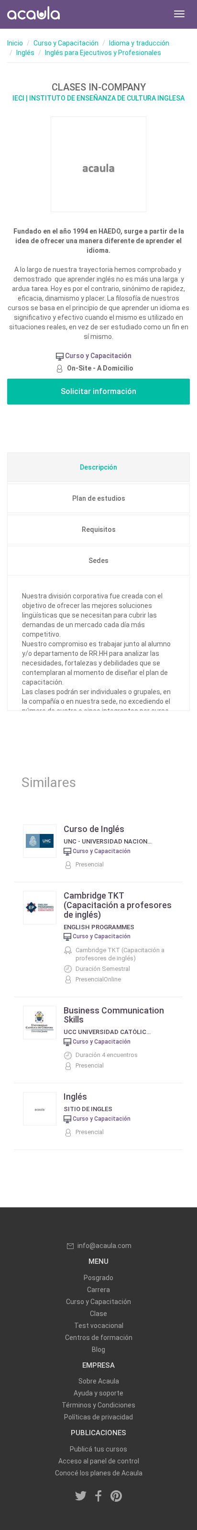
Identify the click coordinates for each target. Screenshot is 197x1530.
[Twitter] (81, 1497)
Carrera (98, 1290)
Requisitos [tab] (99, 529)
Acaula (33, 14)
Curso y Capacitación (65, 43)
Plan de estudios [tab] (98, 498)
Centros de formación (98, 1337)
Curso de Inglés (94, 829)
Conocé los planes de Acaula (98, 1473)
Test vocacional (98, 1325)
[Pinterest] (116, 1497)
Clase (98, 1313)
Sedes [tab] (98, 560)
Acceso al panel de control (98, 1461)
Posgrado (98, 1278)
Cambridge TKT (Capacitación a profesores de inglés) (118, 905)
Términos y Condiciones (98, 1405)
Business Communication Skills (114, 1015)
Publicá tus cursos (98, 1449)
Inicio (15, 43)
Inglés (25, 52)
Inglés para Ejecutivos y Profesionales (103, 52)
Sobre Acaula (98, 1381)
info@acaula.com (104, 1245)
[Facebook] (98, 1497)
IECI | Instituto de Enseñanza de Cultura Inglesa (98, 98)
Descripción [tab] (98, 467)
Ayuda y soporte (98, 1393)
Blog (98, 1349)
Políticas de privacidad (98, 1417)
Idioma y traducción (139, 43)
